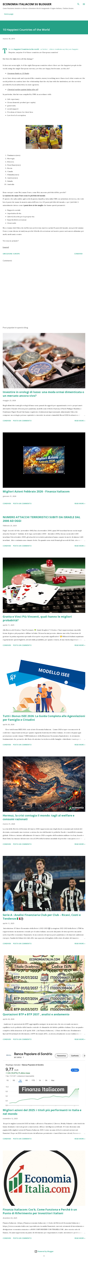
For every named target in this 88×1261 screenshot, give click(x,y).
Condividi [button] (78, 254)
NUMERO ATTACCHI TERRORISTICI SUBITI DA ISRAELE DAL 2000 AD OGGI (41, 519)
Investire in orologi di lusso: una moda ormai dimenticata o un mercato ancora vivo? (43, 394)
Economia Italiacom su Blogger (27, 4)
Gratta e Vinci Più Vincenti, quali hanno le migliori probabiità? (37, 618)
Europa (16, 254)
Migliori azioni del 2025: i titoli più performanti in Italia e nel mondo (42, 1112)
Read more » (80, 421)
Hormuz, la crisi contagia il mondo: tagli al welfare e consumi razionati (38, 817)
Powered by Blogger (45, 1251)
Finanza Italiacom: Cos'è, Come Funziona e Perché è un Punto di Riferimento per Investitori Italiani (40, 1211)
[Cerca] (78, 4)
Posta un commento (22, 421)
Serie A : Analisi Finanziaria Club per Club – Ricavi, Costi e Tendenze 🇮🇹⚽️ (42, 916)
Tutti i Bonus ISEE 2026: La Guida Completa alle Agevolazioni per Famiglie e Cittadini (44, 718)
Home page (8, 14)
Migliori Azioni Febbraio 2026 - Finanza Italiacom (36, 491)
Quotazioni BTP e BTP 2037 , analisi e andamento (36, 1014)
